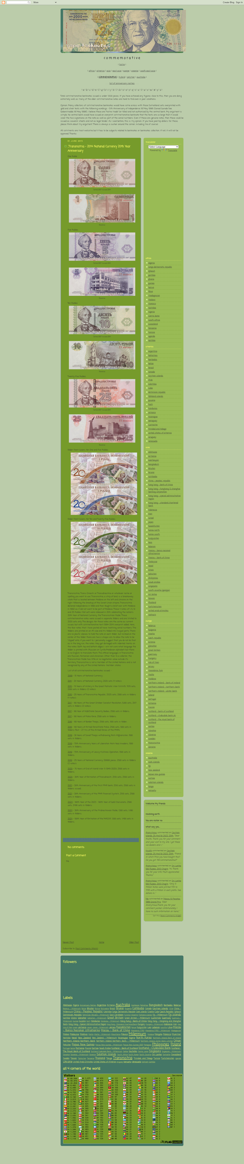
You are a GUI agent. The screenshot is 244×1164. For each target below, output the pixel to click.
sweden (151, 738)
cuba (150, 388)
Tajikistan (82, 1058)
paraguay (152, 420)
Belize (84, 1008)
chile (150, 380)
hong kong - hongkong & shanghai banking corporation (164, 490)
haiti (150, 404)
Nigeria (132, 1037)
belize (151, 363)
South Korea (133, 1054)
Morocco (167, 1034)
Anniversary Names (88, 1005)
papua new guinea (156, 774)
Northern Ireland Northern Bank (79, 1041)
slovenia (152, 734)
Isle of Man (67, 1027)
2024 (70, 810)
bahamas (153, 355)
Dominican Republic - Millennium (96, 1015)
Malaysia (74, 1034)
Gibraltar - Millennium (97, 1018)
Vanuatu (127, 1061)
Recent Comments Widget (170, 916)
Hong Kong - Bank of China (133, 1021)
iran (150, 513)
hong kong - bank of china (160, 484)
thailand (152, 602)
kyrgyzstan (153, 538)
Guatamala (156, 1018)
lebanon (152, 546)
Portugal (66, 1048)
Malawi (66, 1034)
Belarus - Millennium (72, 1008)
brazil (151, 367)
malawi (151, 299)
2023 (70, 802)
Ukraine (67, 1062)
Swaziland (176, 1054)
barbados (152, 359)
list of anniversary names (122, 83)
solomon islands (155, 782)
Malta (90, 1034)
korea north (154, 530)
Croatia (151, 1011)
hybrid (122, 77)
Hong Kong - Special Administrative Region (87, 1024)
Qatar (72, 1048)
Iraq (179, 1024)
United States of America (105, 1061)
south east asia (147, 70)
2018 (70, 721)
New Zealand (84, 1037)
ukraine (152, 747)
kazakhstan (154, 526)
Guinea (75, 1021)
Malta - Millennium (102, 1034)
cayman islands (155, 375)
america (101, 70)
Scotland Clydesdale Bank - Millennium (106, 1051)
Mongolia (158, 1034)
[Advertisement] (163, 204)
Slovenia (92, 1054)
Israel (75, 1027)
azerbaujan (153, 460)
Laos (149, 1027)
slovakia (152, 730)
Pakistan (67, 1044)
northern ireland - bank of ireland (164, 682)
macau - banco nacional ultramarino (159, 552)
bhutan (151, 468)
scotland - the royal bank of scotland (161, 721)
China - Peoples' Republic (88, 1012)
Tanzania (90, 1058)
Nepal (74, 1037)
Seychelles (133, 1051)
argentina (152, 351)
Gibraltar (82, 1018)
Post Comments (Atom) (87, 948)
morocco (152, 303)
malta (151, 674)
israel (151, 518)
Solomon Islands (106, 1054)
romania (152, 703)
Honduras (95, 1021)
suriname (153, 424)
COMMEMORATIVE (108, 77)
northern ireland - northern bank (164, 686)
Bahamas (144, 1005)
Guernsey (166, 1018)
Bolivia (97, 1008)
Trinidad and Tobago (143, 1058)
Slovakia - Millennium (80, 1054)
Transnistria (122, 1058)
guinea (151, 283)
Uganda (178, 1058)
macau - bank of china (159, 557)
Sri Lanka (157, 1054)
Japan (89, 1027)
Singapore (155, 1051)
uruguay (152, 437)
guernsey (152, 654)
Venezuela (136, 1061)
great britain (154, 650)
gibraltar (152, 646)
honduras (152, 408)
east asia (117, 70)
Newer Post (68, 942)
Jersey (112, 1027)
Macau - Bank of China (115, 1030)
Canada (148, 1008)
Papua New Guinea (83, 1045)
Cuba (157, 1011)
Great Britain (115, 1018)
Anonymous (151, 832)
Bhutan (90, 1008)
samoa (151, 778)
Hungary (141, 1024)
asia (109, 70)
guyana (151, 400)
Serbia (125, 1051)
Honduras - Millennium (110, 1021)
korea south (154, 534)
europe (126, 70)
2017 (70, 703)
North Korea (144, 1038)
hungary (152, 658)
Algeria (76, 1005)
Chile (171, 1008)
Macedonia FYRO (137, 1030)
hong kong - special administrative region (164, 497)
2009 (70, 675)
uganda (151, 336)
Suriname (166, 1054)
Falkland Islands (145, 1015)
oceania (134, 70)
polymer (131, 77)
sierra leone (154, 316)
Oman (177, 1041)
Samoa (95, 1048)
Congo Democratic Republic (123, 1011)
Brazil (112, 1008)
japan (150, 522)
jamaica (152, 412)
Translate (172, 150)
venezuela (152, 441)
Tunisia (157, 1058)
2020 (70, 768)
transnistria (154, 742)
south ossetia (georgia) (159, 590)
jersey (151, 666)
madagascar (154, 295)
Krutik (149, 850)
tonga (151, 786)
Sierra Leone (143, 1051)
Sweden (66, 1058)
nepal (150, 565)
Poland (176, 1044)
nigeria (151, 311)
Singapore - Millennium (171, 1051)
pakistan (152, 573)
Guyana (82, 1021)
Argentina (101, 1005)
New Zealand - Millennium (104, 1037)
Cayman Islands (160, 1008)
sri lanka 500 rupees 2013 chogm (163, 867)
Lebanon (156, 1027)
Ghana (74, 1018)
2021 (70, 785)
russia (151, 707)
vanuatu (152, 790)
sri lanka (152, 594)
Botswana (105, 1008)
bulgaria (152, 629)
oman (151, 569)
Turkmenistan (167, 1058)
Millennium (137, 1034)
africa (92, 70)
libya (150, 291)
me (147, 898)
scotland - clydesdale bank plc (162, 715)
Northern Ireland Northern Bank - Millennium (118, 1041)
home (122, 64)
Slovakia (66, 1054)
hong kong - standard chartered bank (163, 504)
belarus (152, 625)
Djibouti (177, 1011)
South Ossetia (145, 1054)
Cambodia (138, 1008)
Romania (80, 1048)
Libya (170, 1027)
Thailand (100, 1058)
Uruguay (120, 1062)
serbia (151, 726)
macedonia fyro (155, 670)
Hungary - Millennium (154, 1024)
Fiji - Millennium (160, 1014)
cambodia (152, 476)
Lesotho (164, 1027)
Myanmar (176, 1034)
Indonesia (168, 1024)
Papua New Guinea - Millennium (109, 1045)
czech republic (154, 637)
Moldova (151, 1034)
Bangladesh (156, 1005)
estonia (151, 642)
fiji (149, 766)
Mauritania (116, 1034)
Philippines (160, 1044)
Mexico (124, 1034)
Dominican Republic (72, 1014)
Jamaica (82, 1027)
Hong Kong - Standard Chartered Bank (122, 1024)
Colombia (108, 1011)
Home (101, 942)
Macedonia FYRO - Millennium (157, 1030)
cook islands (154, 762)
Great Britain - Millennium (137, 1018)
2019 (70, 735)
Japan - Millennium (101, 1027)
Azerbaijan (135, 1005)
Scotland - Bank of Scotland (124, 1048)
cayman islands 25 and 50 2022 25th (163, 834)
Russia (88, 1048)
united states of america (160, 432)
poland (151, 695)
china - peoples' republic (159, 480)
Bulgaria (128, 1008)
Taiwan (74, 1058)
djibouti (151, 271)
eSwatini (134, 1015)
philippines (153, 578)
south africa (154, 320)
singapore (152, 586)
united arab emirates (158, 610)
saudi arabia (154, 582)
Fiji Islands (174, 1015)
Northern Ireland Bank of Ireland (167, 1038)
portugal (152, 699)
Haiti (88, 1021)
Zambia (152, 1062)
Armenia (111, 1005)
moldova (152, 678)
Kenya (133, 1027)
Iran (175, 1024)
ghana (151, 279)
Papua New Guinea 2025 (133, 1045)
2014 (70, 681)
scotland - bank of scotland (161, 711)
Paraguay (147, 1045)
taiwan (151, 598)
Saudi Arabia (105, 1048)
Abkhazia (67, 1005)
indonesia (152, 509)
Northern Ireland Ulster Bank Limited (157, 1041)
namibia (152, 307)
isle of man (153, 662)
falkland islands (155, 396)
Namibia (67, 1037)
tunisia (151, 332)
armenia (152, 456)
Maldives (84, 1034)
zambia (151, 340)
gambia (151, 275)
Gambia (66, 1018)
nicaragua (153, 416)
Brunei (120, 1008)
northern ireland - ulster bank (162, 691)
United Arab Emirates (83, 1061)
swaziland (153, 324)
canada (151, 371)
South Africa (122, 1054)
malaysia (152, 561)
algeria (151, 263)
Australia (123, 1004)
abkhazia (152, 452)
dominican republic (156, 392)
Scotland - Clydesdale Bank (154, 1048)
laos (150, 542)
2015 (70, 686)
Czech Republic (167, 1011)
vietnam (152, 614)
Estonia (127, 1015)
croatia (151, 633)
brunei (151, 472)
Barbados (168, 1005)
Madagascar (176, 1030)
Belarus (177, 1005)
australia (141, 77)
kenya (151, 287)
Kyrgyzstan (142, 1027)
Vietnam (145, 1062)
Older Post (134, 942)
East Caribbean (116, 1014)
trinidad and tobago (157, 429)
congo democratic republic (160, 267)
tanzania (152, 328)
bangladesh (153, 464)
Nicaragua (123, 1037)
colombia (152, 384)
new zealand (154, 770)
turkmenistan (155, 606)
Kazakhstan (123, 1027)
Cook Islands (141, 1011)
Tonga (109, 1058)
